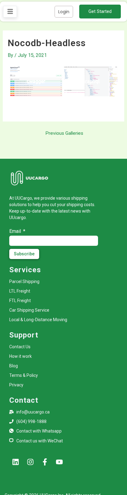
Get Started (100, 11)
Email (15, 231)
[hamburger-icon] (10, 12)
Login (63, 12)
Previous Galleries (64, 133)
